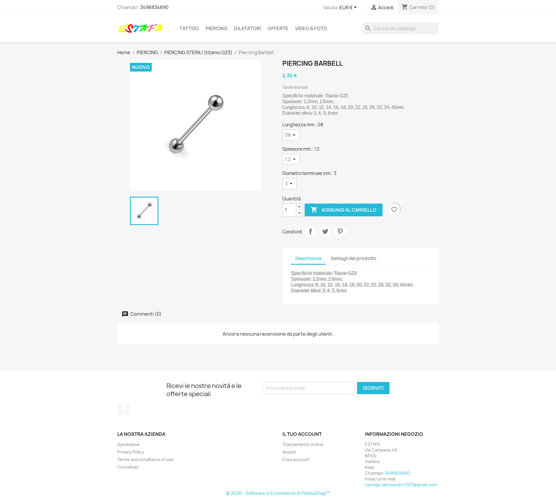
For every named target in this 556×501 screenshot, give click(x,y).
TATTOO (189, 28)
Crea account (296, 459)
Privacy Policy (130, 452)
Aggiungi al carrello (343, 209)
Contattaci (127, 467)
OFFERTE (278, 28)
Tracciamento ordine (302, 444)
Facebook (123, 409)
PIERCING (216, 28)
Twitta (325, 231)
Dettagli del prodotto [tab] (353, 258)
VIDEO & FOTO (311, 28)
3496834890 (154, 7)
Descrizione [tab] (308, 258)
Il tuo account (302, 434)
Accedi (289, 452)
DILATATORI (247, 28)
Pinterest (340, 231)
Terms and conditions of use (145, 459)
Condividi (310, 231)
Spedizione (128, 444)
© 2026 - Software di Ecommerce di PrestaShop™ (278, 493)
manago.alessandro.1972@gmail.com (401, 484)
